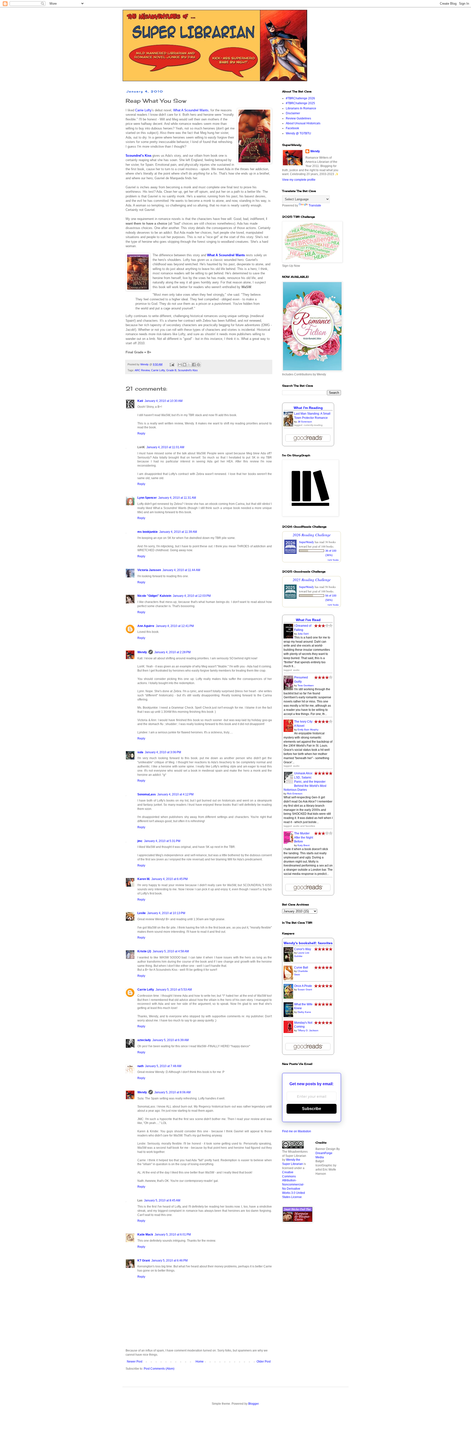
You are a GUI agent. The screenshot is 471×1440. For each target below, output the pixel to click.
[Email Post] (172, 364)
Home (200, 1361)
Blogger (253, 1403)
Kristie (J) (144, 951)
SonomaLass (146, 794)
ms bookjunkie (147, 532)
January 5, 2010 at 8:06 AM (172, 1092)
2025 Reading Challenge (312, 579)
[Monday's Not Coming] (290, 1032)
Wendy (142, 652)
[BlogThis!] (184, 364)
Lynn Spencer (147, 497)
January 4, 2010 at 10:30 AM (163, 401)
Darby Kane (304, 1012)
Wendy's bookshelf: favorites (308, 943)
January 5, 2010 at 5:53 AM (174, 989)
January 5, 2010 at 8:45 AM (162, 1200)
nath (140, 1066)
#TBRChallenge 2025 (300, 103)
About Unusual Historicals (303, 123)
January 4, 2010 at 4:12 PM (175, 794)
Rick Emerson (294, 793)
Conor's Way (302, 949)
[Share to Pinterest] (198, 364)
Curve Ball (301, 967)
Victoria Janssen (149, 570)
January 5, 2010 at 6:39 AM (170, 1040)
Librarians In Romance (301, 108)
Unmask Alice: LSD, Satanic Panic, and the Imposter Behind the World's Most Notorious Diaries (305, 781)
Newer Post (134, 1361)
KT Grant (143, 1260)
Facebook (292, 128)
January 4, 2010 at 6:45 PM (169, 879)
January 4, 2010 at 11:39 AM (178, 532)
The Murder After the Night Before (303, 837)
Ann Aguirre (145, 626)
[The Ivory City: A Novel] (290, 731)
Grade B (171, 370)
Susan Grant (305, 989)
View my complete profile (298, 179)
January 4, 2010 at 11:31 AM (177, 497)
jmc (140, 841)
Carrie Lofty (143, 110)
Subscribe (311, 1109)
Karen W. (143, 879)
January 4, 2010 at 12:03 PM (192, 596)
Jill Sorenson (305, 421)
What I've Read (308, 620)
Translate (315, 205)
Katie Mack (145, 1234)
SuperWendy (306, 542)
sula (140, 752)
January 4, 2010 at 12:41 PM (175, 626)
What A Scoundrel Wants (191, 110)
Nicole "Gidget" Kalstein (154, 596)
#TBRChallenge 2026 (300, 98)
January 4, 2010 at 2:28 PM (172, 652)
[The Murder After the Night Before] (290, 842)
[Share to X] (189, 364)
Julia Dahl (303, 633)
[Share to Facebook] (193, 364)
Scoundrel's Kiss (188, 370)
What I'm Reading (308, 408)
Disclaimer (293, 113)
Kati (140, 401)
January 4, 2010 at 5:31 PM (162, 841)
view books (333, 559)
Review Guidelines (298, 118)
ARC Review (142, 370)
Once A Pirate (303, 986)
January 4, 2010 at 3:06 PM (163, 752)
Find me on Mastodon (296, 1131)
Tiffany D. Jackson (308, 1030)
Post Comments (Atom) (159, 1368)
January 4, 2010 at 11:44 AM (181, 570)
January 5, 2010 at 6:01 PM (173, 1234)
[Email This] (179, 364)
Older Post (264, 1361)
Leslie (141, 913)
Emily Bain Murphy (308, 729)
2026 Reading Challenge (312, 534)
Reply (141, 433)
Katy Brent (304, 845)
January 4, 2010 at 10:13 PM (166, 913)
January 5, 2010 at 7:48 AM (163, 1066)
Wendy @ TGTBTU (298, 133)
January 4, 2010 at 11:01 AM (165, 447)
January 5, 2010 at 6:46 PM (169, 1260)
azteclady (144, 1040)
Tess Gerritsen (306, 685)
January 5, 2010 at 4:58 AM (171, 951)
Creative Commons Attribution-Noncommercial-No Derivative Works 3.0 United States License (293, 1185)
